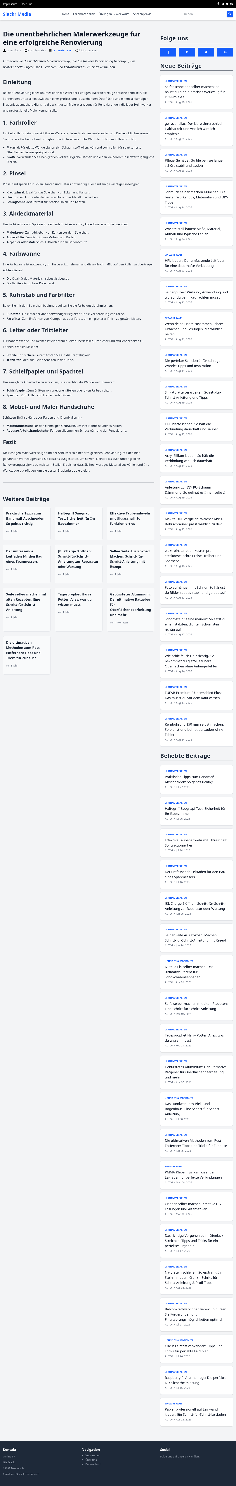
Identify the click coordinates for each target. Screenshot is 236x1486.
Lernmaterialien (84, 14)
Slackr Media (17, 14)
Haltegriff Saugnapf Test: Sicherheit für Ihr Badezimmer (76, 518)
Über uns (26, 4)
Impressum (10, 4)
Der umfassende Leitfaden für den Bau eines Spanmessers (24, 556)
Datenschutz (93, 1464)
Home (65, 14)
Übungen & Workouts (114, 14)
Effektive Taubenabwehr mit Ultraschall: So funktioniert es (130, 518)
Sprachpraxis (142, 14)
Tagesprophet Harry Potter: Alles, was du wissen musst (75, 599)
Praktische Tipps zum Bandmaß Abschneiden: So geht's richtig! (25, 518)
